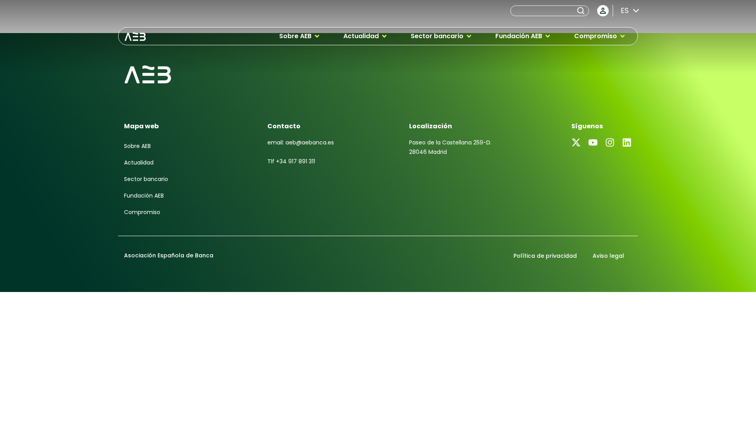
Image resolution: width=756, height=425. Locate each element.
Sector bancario (146, 179)
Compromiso (142, 212)
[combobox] (543, 11)
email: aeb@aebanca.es (300, 142)
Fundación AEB (144, 196)
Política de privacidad (545, 256)
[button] (300, 36)
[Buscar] (582, 11)
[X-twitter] (576, 142)
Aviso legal (608, 256)
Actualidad (139, 162)
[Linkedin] (627, 142)
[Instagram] (610, 142)
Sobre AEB (137, 146)
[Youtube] (593, 142)
